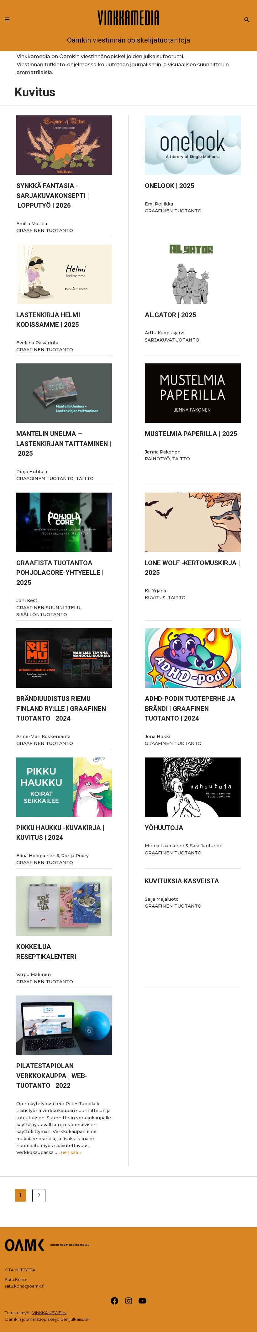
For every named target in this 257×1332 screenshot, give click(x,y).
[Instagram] (128, 1301)
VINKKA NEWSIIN (49, 1312)
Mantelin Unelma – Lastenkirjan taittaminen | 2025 (63, 443)
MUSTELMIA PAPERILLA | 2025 (191, 434)
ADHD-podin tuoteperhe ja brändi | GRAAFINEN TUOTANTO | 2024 (190, 708)
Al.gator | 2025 (170, 315)
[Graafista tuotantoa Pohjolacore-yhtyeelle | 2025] (64, 522)
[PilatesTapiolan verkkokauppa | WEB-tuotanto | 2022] (64, 1025)
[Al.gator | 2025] (193, 274)
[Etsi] (246, 19)
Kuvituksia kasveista (182, 881)
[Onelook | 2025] (193, 145)
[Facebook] (114, 1301)
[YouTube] (142, 1301)
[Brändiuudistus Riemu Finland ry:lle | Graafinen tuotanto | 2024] (64, 658)
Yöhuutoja (164, 828)
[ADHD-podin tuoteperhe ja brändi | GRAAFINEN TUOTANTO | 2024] (193, 658)
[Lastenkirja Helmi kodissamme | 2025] (64, 274)
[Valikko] (7, 19)
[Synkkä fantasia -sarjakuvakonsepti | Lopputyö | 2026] (64, 145)
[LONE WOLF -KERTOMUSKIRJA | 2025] (193, 522)
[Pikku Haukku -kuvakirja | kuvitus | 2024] (64, 787)
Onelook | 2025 (169, 186)
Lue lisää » (69, 1152)
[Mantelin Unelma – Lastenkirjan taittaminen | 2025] (64, 393)
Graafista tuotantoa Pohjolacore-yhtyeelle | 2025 (60, 572)
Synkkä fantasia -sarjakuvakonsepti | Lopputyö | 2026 (52, 195)
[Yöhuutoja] (193, 787)
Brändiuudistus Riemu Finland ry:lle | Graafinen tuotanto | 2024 (61, 708)
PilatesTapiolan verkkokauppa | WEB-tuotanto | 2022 (51, 1075)
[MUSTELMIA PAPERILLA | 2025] (193, 393)
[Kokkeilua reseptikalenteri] (64, 906)
